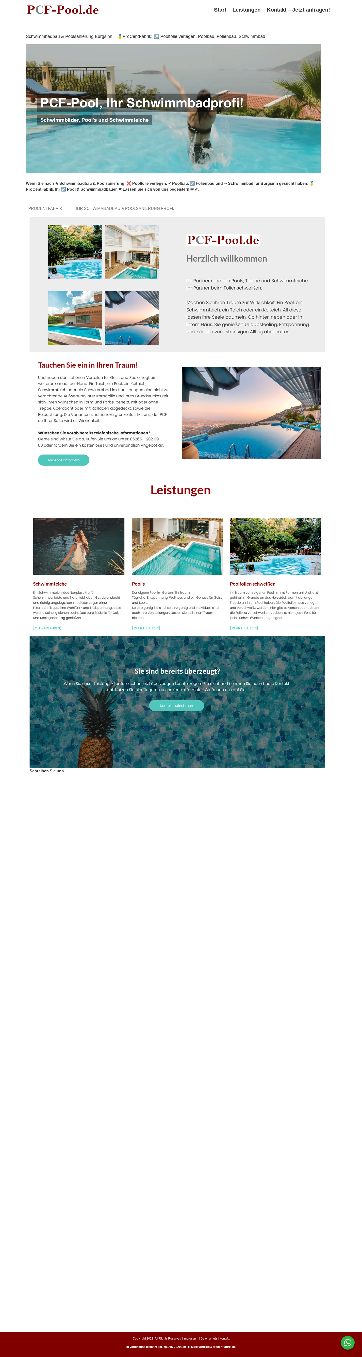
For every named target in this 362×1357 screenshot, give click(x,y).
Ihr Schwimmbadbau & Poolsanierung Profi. (126, 208)
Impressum (190, 1338)
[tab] (47, 208)
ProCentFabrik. (46, 208)
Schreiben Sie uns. (47, 771)
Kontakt (224, 1338)
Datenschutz (208, 1338)
